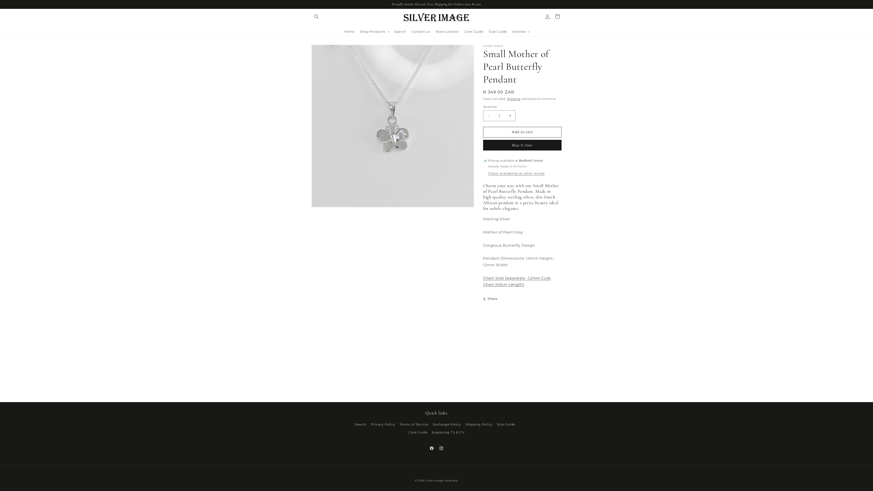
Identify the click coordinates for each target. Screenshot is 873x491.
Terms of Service (414, 424)
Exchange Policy (447, 424)
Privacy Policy (383, 424)
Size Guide (506, 424)
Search (360, 424)
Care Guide (418, 432)
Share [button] (492, 299)
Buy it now (522, 145)
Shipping (513, 98)
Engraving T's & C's (448, 432)
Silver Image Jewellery (442, 480)
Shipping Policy (478, 424)
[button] (316, 17)
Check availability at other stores (516, 173)
